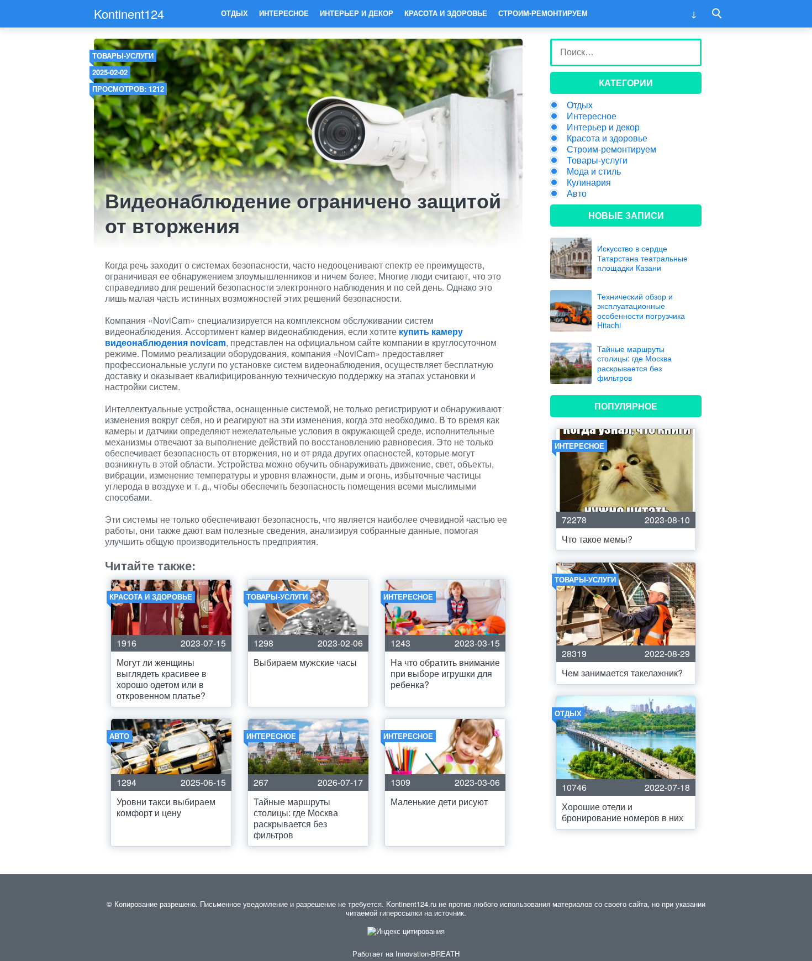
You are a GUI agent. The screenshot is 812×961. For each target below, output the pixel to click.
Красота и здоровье (445, 13)
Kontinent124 (129, 13)
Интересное (284, 13)
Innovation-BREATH (428, 953)
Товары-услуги (123, 55)
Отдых (234, 13)
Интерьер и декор (356, 13)
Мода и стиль (594, 171)
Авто (577, 193)
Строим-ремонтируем (543, 13)
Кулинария (589, 182)
